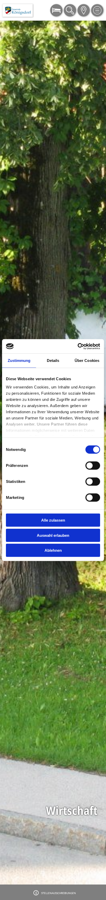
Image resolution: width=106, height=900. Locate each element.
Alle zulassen (53, 520)
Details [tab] (53, 360)
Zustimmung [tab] (19, 360)
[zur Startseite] (17, 10)
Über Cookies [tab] (87, 360)
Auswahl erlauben (53, 535)
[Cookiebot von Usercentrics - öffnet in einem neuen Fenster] (77, 346)
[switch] (92, 465)
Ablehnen (53, 550)
